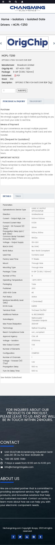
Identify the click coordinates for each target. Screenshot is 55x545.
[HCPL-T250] (27, 43)
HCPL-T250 (20, 25)
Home (5, 19)
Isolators (18, 19)
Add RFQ (22, 90)
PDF (18, 75)
